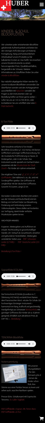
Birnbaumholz (31, 309)
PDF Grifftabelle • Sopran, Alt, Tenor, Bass (18, 409)
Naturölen (20, 90)
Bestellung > (16, 318)
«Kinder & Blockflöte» (10, 75)
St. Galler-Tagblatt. (17, 399)
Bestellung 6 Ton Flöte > (11, 251)
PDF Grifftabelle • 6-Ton (11, 412)
